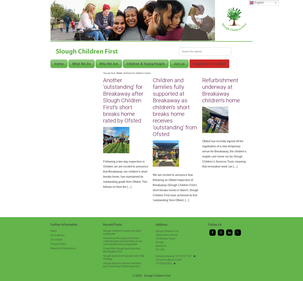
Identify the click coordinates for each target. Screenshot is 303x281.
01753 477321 (184, 256)
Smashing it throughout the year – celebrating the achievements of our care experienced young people (122, 241)
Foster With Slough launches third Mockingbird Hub (121, 250)
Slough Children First (157, 275)
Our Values (56, 239)
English (259, 2)
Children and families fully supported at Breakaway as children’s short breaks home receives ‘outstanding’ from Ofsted (175, 107)
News (53, 230)
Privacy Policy (58, 244)
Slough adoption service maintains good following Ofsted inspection (122, 265)
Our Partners (57, 235)
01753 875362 (164, 263)
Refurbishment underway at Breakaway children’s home (221, 90)
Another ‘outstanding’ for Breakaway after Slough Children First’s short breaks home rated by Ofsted (123, 100)
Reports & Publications (63, 248)
